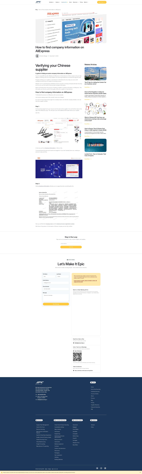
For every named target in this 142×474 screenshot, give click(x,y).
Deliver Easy (75, 436)
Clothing (56, 457)
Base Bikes (75, 444)
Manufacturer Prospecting (42, 446)
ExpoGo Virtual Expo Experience (43, 435)
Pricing (81, 2)
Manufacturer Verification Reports (42, 432)
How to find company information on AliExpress (50, 9)
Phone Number (46, 286)
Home (92, 387)
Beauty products (58, 439)
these (62, 97)
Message (45, 292)
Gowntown (75, 424)
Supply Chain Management (42, 424)
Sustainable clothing (59, 427)
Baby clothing (58, 429)
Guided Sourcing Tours (41, 439)
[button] (51, 2)
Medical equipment (59, 444)
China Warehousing (40, 441)
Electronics (57, 450)
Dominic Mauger (43, 56)
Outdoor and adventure (60, 448)
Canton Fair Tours (40, 427)
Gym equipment (58, 455)
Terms (46, 468)
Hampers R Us (76, 442)
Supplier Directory (95, 404)
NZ (55, 468)
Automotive (57, 441)
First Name (45, 274)
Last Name (59, 274)
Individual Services (95, 391)
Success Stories (64, 2)
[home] (38, 2)
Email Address (46, 280)
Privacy (49, 468)
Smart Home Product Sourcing (62, 424)
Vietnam (93, 424)
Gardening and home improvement (59, 436)
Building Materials (59, 459)
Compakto (75, 433)
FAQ (92, 409)
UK (57, 468)
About (70, 2)
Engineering (57, 433)
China (92, 427)
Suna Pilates (75, 429)
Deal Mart (75, 431)
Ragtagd (75, 427)
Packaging (57, 452)
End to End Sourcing (95, 389)
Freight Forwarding (40, 444)
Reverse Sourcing (40, 429)
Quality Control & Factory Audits (43, 437)
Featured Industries (95, 407)
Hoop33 (74, 438)
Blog (37, 9)
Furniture (57, 446)
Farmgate (75, 440)
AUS (53, 468)
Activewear (57, 431)
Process (93, 398)
